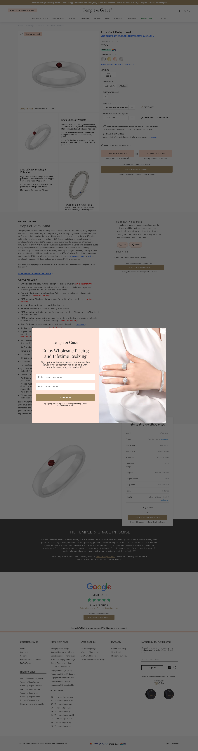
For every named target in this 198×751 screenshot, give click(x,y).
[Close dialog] (163, 331)
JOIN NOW (65, 397)
